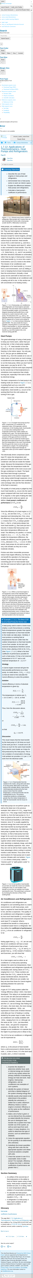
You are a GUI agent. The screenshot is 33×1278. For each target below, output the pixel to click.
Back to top (4, 1231)
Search (3, 1276)
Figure (8, 321)
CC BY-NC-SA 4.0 (16, 1224)
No (10, 1246)
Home (9, 142)
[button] (6, 110)
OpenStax (10, 158)
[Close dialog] (1, 128)
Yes (4, 1246)
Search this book (4, 32)
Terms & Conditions (14, 1267)
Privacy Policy (5, 1267)
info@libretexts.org (7, 1271)
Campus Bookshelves (22, 142)
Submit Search (5, 38)
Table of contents (8, 164)
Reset (2, 50)
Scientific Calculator (9, 97)
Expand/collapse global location (31, 142)
